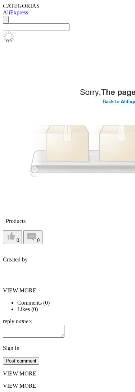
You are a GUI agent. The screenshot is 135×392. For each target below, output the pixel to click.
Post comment (21, 361)
